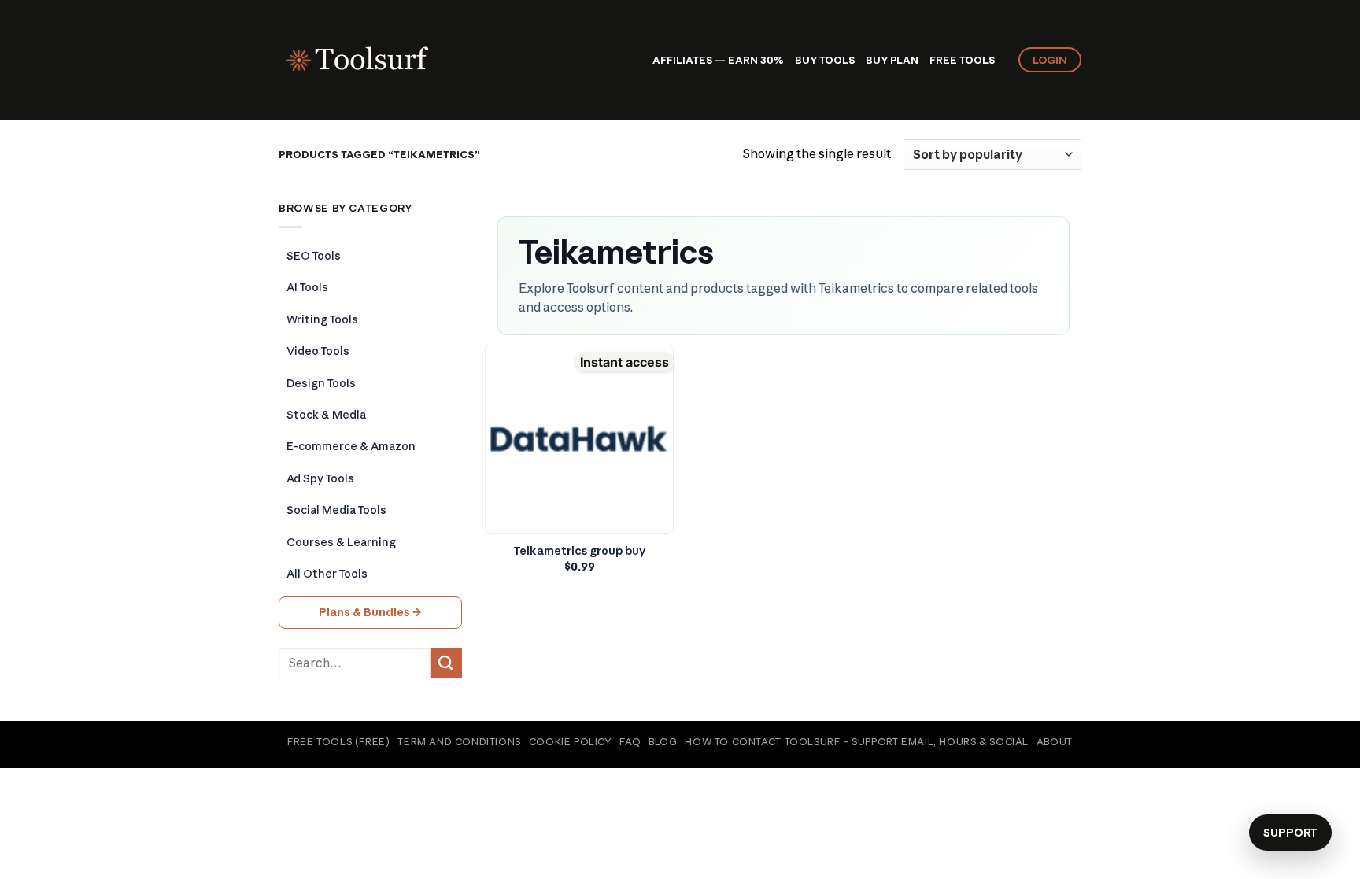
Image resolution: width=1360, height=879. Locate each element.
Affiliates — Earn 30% (718, 60)
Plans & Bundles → (370, 612)
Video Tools (317, 351)
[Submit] (446, 663)
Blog (663, 742)
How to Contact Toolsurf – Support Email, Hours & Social (857, 742)
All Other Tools (327, 574)
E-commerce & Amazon (351, 446)
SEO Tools (313, 256)
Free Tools (962, 60)
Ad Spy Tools (320, 478)
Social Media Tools (336, 510)
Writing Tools (322, 319)
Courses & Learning (341, 542)
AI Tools (307, 287)
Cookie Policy (570, 742)
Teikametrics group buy (579, 551)
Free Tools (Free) (338, 742)
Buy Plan (892, 60)
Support (1290, 832)
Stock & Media (326, 415)
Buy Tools (825, 60)
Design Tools (321, 383)
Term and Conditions (459, 742)
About (1055, 742)
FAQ (630, 742)
